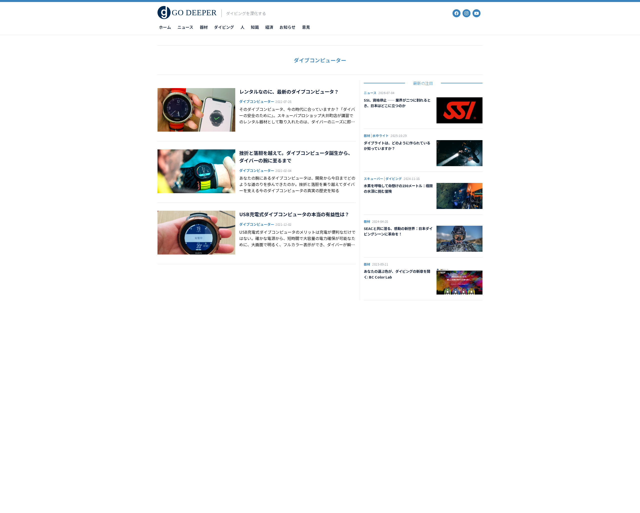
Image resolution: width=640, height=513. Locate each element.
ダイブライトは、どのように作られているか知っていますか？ (397, 145)
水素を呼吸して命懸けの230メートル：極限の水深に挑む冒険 (398, 188)
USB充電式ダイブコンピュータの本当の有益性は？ (294, 214)
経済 (269, 27)
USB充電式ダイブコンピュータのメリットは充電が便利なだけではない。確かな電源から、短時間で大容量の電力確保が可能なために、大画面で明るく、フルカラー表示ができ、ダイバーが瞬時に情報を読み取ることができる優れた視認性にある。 (297, 238)
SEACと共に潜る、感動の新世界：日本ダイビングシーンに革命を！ (398, 231)
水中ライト (380, 135)
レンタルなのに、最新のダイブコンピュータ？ (289, 91)
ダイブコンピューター (256, 101)
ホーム (165, 27)
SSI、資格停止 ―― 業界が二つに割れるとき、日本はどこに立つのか (397, 102)
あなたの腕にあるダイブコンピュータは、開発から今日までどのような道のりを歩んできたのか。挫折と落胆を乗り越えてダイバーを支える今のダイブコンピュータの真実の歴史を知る (297, 184)
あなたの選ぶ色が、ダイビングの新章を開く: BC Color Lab (397, 274)
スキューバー (373, 178)
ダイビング (224, 27)
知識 (255, 27)
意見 (306, 27)
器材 (204, 27)
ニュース (185, 27)
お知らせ (288, 27)
